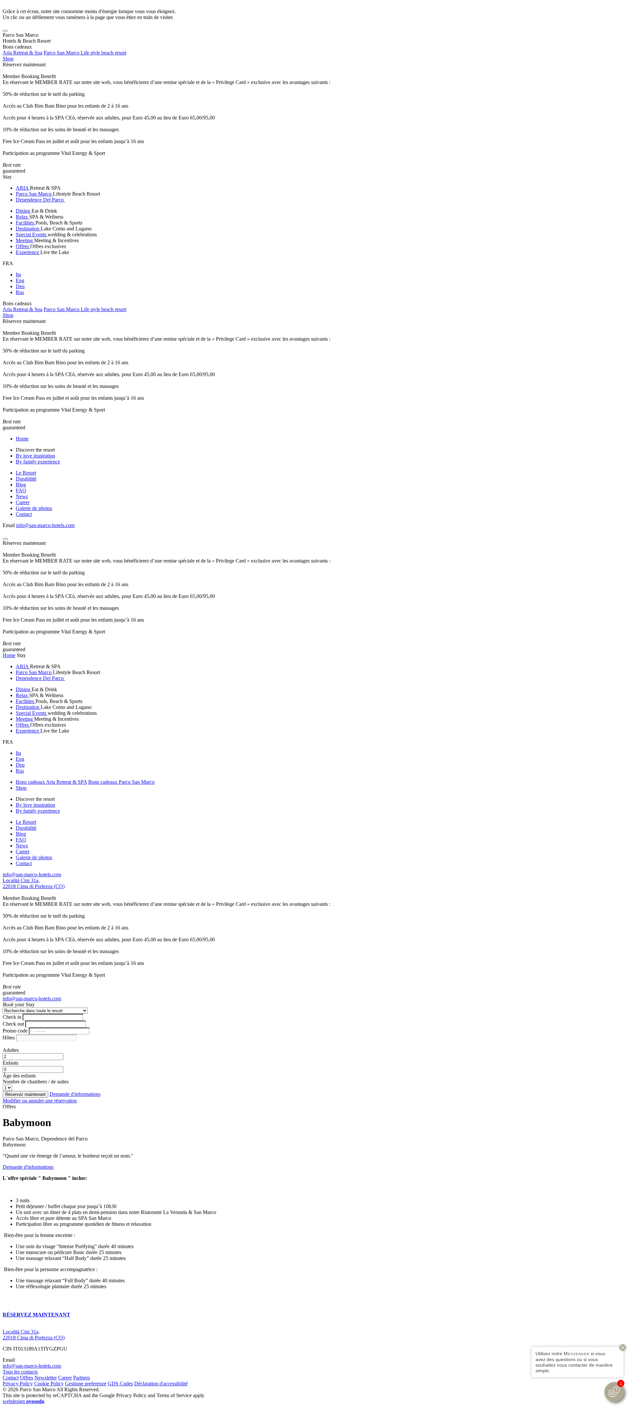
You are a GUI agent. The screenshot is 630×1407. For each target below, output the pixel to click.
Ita (18, 274)
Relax (22, 217)
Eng (20, 280)
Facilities (25, 222)
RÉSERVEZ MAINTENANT (36, 1314)
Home (22, 438)
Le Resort (26, 473)
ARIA (23, 188)
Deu (20, 286)
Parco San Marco (34, 194)
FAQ (21, 490)
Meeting (25, 240)
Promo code (15, 1031)
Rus (20, 292)
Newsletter (45, 1377)
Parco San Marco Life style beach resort (85, 52)
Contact (24, 514)
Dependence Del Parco (40, 200)
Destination (28, 228)
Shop (8, 58)
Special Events (32, 234)
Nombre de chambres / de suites (36, 1081)
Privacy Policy (18, 1383)
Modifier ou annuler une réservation (40, 1100)
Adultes (11, 1050)
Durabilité (26, 478)
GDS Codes (120, 1383)
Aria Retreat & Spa (22, 52)
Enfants (10, 1063)
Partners (81, 1377)
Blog (21, 484)
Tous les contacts (20, 1372)
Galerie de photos (34, 508)
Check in (12, 1017)
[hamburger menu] (5, 31)
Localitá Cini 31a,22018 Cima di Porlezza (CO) (34, 883)
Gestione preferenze (85, 1383)
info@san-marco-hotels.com (45, 525)
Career (23, 502)
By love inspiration (35, 455)
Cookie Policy (49, 1383)
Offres (23, 246)
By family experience (38, 461)
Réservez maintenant (24, 64)
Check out (13, 1024)
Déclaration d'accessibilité (161, 1383)
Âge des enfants (19, 1075)
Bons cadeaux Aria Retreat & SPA (51, 782)
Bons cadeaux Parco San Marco (121, 782)
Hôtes (9, 1037)
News (22, 496)
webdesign (23, 1401)
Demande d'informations (75, 1094)
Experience (28, 252)
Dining (24, 211)
